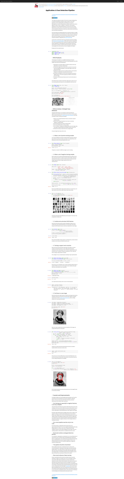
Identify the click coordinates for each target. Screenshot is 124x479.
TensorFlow (68, 465)
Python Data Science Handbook (6, 1)
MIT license (65, 5)
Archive (121, 1)
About (118, 1)
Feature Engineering (68, 37)
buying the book (41, 6)
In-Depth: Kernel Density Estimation (58, 14)
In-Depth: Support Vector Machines (67, 115)
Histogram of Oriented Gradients (58, 40)
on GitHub (73, 4)
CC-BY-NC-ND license (50, 5)
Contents (66, 14)
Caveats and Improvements (64, 297)
